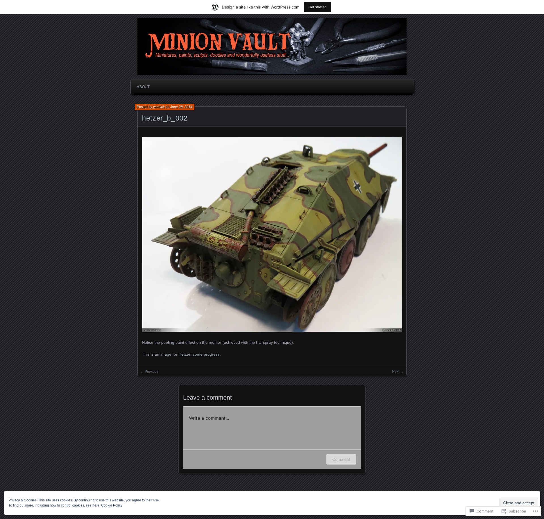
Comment (341, 459)
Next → (397, 372)
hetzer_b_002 (165, 118)
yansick (159, 107)
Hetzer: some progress (199, 354)
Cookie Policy (111, 505)
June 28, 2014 (181, 107)
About (143, 87)
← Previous (149, 372)
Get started (318, 7)
